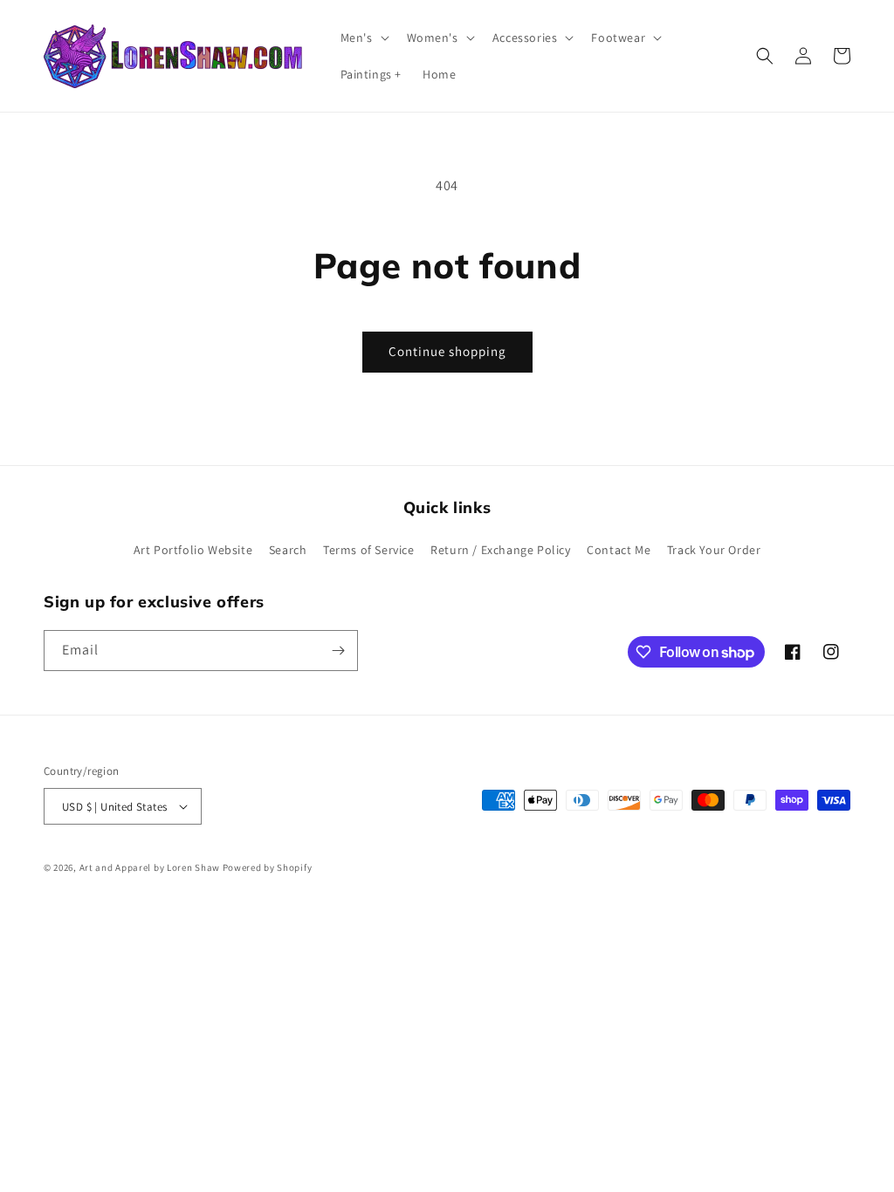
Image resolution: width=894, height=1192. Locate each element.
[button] (363, 37)
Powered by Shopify (268, 867)
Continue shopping (447, 351)
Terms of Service (369, 550)
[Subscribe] (338, 650)
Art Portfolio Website (193, 550)
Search (288, 550)
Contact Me (618, 550)
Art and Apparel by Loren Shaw (149, 867)
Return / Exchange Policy (500, 550)
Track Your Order (714, 550)
